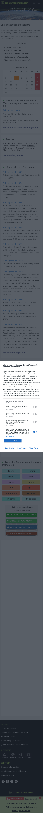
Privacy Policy (33, 448)
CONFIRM (13, 440)
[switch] (35, 407)
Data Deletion (9, 448)
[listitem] (21, 402)
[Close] (39, 365)
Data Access (21, 448)
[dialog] (21, 406)
